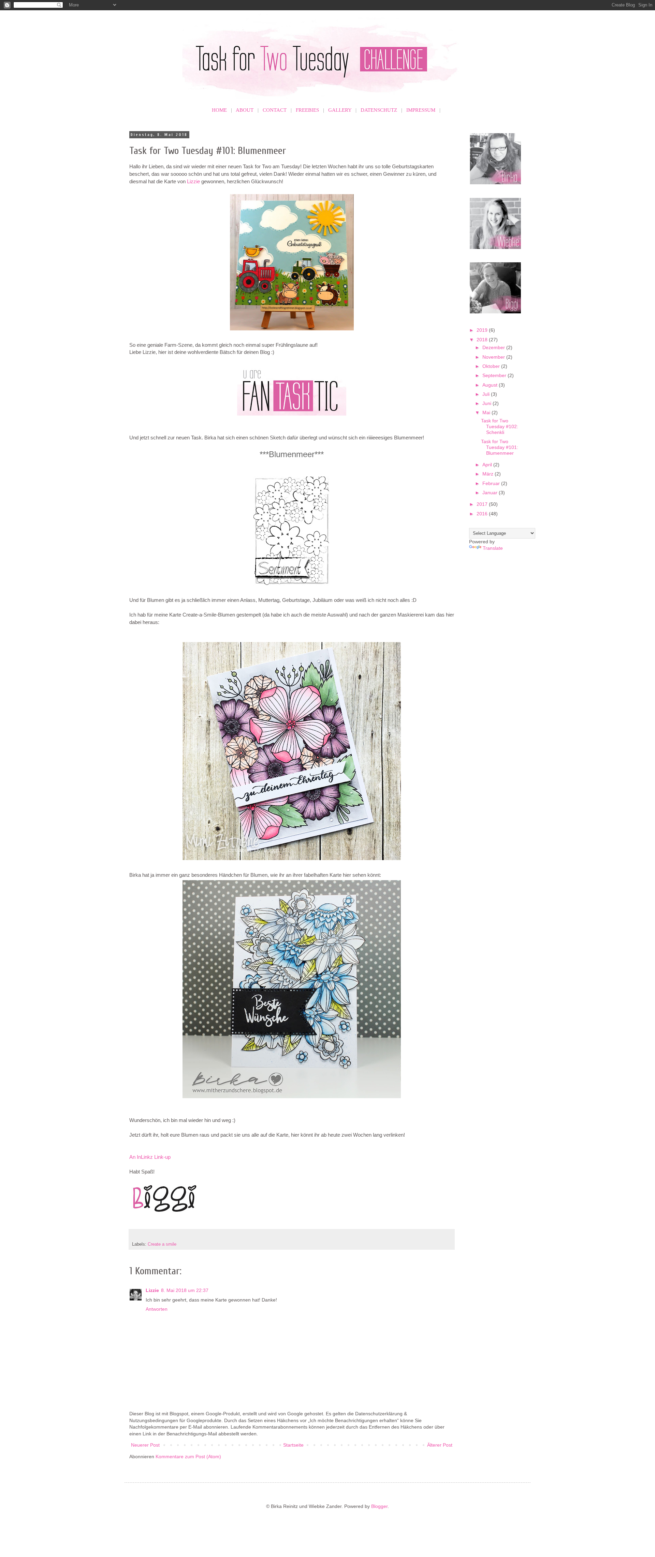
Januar (490, 492)
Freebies (307, 110)
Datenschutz (379, 110)
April (487, 464)
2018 (483, 339)
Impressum (420, 110)
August (490, 385)
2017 (483, 504)
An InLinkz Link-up (150, 1157)
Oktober (491, 366)
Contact (275, 110)
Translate (493, 548)
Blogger (379, 1506)
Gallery (339, 110)
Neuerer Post (145, 1445)
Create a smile (162, 1244)
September (495, 375)
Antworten (157, 1309)
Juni (487, 403)
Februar (491, 483)
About (244, 110)
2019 (483, 330)
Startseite (293, 1445)
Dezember (494, 347)
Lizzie (193, 181)
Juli (486, 394)
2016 (483, 513)
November (494, 357)
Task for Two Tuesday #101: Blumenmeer (499, 447)
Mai (487, 412)
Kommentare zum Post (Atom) (188, 1456)
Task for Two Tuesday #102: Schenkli (499, 426)
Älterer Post (439, 1445)
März (488, 474)
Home (219, 110)
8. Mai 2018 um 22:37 (184, 1290)
